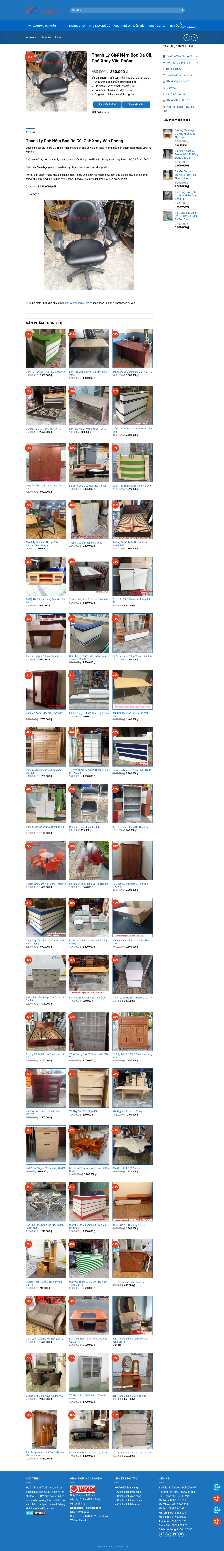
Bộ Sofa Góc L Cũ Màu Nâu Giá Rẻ (87, 485)
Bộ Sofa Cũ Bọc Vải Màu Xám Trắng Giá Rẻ (88, 942)
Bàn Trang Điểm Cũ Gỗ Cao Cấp (129, 1395)
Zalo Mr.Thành (107, 104)
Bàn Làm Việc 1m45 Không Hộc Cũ (87, 429)
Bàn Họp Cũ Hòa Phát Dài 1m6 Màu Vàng (88, 373)
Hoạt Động (156, 25)
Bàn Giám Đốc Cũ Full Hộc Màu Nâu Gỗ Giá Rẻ (88, 1340)
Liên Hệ (138, 25)
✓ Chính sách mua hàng (127, 1491)
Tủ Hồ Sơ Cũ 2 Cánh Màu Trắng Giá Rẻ (131, 601)
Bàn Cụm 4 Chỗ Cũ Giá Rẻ (126, 1168)
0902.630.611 (178, 1500)
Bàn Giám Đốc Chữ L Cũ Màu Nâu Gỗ (132, 372)
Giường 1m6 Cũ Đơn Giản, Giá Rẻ (43, 429)
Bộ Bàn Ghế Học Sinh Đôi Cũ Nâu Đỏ (88, 884)
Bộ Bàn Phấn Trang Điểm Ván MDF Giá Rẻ (44, 1283)
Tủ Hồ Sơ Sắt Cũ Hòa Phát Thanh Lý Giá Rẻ (88, 1397)
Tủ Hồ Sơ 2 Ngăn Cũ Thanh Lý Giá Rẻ (45, 1168)
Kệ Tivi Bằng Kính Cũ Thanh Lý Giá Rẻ (89, 713)
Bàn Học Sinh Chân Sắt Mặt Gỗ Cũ (87, 997)
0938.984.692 (176, 1508)
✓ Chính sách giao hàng (127, 1496)
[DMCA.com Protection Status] (36, 1512)
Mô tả (30, 131)
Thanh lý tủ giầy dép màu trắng (85, 542)
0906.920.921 (178, 1521)
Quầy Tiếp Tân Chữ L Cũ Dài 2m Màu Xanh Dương (45, 942)
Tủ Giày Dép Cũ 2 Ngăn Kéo (84, 1111)
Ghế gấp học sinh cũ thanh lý (84, 827)
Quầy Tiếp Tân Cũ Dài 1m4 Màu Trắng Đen (132, 430)
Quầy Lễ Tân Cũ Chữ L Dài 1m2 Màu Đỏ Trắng (88, 1226)
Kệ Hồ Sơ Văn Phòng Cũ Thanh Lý (130, 827)
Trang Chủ (77, 25)
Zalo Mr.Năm (136, 104)
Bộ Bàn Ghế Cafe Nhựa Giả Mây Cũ (44, 1395)
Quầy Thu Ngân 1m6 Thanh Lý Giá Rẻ (132, 770)
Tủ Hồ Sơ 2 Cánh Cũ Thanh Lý (128, 1282)
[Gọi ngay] (217, 1521)
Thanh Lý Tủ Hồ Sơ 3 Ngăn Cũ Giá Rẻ (132, 997)
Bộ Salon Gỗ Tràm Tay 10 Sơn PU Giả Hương (89, 1170)
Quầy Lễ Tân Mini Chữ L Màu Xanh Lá (45, 372)
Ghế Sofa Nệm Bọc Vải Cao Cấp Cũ (45, 1339)
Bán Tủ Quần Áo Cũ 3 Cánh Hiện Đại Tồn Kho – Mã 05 (45, 1454)
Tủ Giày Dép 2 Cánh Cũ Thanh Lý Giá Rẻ (45, 828)
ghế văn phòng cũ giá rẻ (78, 303)
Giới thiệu (122, 25)
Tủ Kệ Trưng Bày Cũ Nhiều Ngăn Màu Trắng (89, 1056)
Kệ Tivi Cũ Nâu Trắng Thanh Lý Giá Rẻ (132, 656)
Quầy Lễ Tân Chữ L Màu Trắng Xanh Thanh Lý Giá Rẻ (88, 658)
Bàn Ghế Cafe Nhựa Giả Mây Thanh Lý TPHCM (45, 1226)
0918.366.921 (180, 1504)
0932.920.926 (178, 1517)
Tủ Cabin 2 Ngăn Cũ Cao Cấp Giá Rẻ (131, 1452)
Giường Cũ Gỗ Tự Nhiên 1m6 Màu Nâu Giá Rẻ (130, 544)
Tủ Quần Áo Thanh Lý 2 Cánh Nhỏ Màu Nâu (130, 885)
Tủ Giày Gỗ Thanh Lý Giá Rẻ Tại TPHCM (42, 1113)
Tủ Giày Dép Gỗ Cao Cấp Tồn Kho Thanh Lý (44, 772)
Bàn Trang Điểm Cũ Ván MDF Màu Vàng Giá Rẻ (130, 1340)
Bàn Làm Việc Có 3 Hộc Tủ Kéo (42, 656)
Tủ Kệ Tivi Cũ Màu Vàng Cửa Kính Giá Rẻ (45, 601)
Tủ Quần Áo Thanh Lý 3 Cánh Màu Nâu (44, 487)
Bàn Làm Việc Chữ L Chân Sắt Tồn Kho (130, 942)
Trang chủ (31, 37)
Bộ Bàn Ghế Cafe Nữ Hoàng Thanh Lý (46, 884)
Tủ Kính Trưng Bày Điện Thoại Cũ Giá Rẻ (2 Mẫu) (88, 772)
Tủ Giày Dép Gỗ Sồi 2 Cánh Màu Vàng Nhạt (132, 1056)
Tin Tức (174, 25)
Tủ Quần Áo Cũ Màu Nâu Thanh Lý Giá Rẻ (44, 715)
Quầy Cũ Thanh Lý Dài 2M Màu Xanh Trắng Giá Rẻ (88, 1283)
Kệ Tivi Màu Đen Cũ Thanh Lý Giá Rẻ (88, 1452)
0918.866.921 (178, 1512)
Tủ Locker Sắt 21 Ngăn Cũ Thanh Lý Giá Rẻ (45, 999)
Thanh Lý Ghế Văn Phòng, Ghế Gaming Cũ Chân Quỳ (42, 544)
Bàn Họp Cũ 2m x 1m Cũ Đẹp (127, 1111)
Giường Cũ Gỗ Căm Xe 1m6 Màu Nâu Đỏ (45, 1056)
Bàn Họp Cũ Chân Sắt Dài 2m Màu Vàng (130, 715)
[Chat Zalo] (217, 1509)
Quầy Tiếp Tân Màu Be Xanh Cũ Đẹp (131, 485)
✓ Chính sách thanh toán (128, 1500)
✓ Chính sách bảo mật (127, 1504)
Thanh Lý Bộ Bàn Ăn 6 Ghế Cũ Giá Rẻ (88, 599)
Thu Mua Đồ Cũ (99, 25)
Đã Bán (57, 37)
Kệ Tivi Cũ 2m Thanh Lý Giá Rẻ (128, 1225)
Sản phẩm (46, 37)
